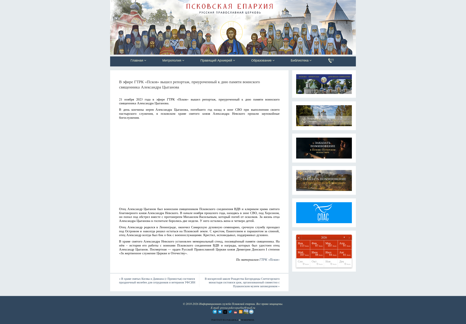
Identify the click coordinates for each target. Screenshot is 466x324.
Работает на (218, 319)
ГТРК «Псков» (269, 259)
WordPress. (248, 319)
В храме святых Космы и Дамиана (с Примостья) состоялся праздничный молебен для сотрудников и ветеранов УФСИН (157, 280)
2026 (324, 237)
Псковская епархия (161, 3)
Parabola (232, 319)
